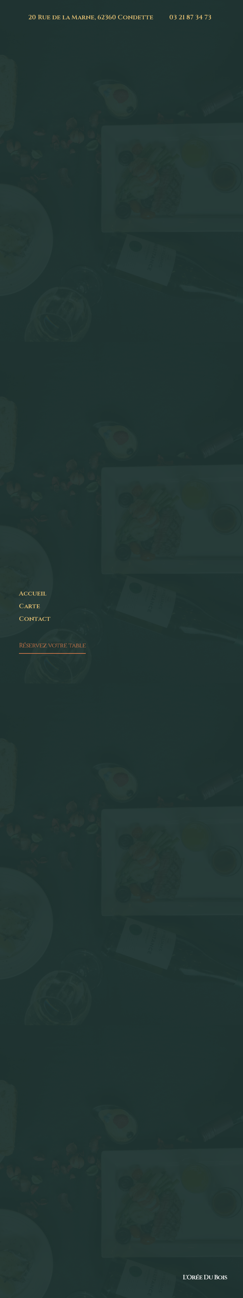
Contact (35, 619)
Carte (29, 606)
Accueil (33, 593)
